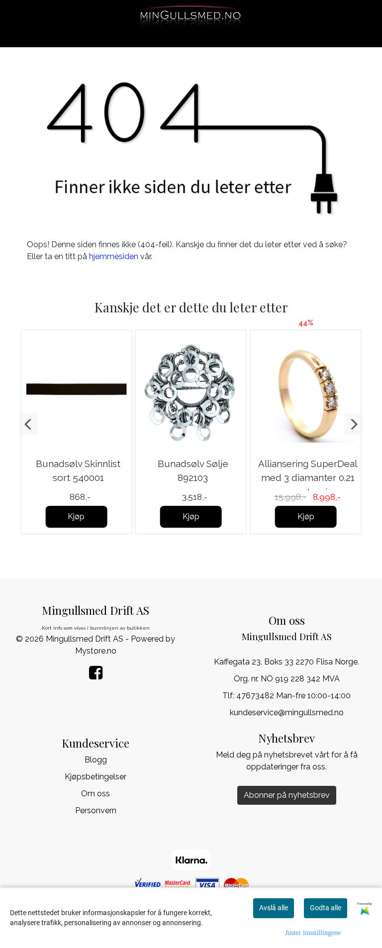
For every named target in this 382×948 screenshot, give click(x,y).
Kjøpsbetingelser (95, 776)
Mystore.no (95, 651)
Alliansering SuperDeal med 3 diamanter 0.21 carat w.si (307, 477)
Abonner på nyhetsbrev (287, 795)
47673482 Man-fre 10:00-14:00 (293, 695)
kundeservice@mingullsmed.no (287, 712)
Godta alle (325, 908)
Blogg (96, 759)
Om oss (95, 793)
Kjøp (76, 516)
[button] (28, 424)
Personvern (95, 810)
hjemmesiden (113, 256)
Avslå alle (273, 908)
